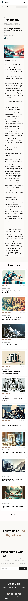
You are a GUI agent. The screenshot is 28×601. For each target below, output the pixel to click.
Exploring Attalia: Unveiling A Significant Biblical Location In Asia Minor (12, 480)
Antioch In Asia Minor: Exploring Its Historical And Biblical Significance (13, 426)
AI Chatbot (23, 587)
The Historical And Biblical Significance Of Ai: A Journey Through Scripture (13, 453)
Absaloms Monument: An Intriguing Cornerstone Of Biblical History (11, 372)
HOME (5, 23)
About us (16, 587)
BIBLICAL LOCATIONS (13, 23)
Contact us (10, 587)
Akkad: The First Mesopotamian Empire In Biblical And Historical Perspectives (12, 318)
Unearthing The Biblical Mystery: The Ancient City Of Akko (13, 291)
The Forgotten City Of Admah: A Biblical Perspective (12, 399)
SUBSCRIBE (23, 568)
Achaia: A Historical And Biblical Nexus (12, 344)
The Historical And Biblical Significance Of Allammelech (13, 507)
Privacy (4, 587)
